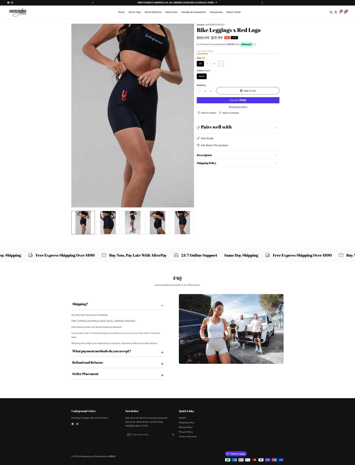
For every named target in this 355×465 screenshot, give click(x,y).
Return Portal (233, 12)
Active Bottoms (153, 12)
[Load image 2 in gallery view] (108, 222)
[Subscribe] (173, 434)
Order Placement (85, 374)
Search (182, 417)
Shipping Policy (186, 422)
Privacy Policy (186, 432)
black (203, 77)
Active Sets (171, 12)
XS (201, 64)
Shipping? (80, 304)
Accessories (216, 12)
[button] (238, 128)
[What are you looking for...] (331, 12)
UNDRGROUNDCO (215, 25)
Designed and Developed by (98, 456)
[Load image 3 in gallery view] (132, 222)
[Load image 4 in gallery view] (157, 222)
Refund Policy (186, 427)
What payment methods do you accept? (101, 351)
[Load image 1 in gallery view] (83, 222)
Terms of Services (188, 436)
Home (121, 12)
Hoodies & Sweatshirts (193, 12)
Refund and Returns (87, 362)
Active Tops (134, 12)
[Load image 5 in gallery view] (182, 222)
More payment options (238, 107)
